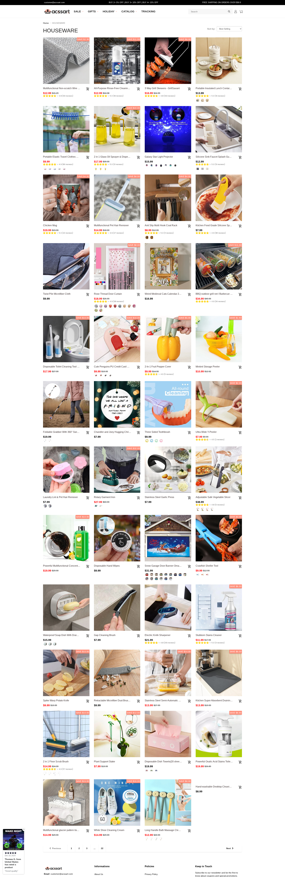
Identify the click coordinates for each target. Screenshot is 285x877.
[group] (58, 96)
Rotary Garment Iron (104, 497)
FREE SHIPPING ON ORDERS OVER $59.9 (221, 2)
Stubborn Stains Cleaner (209, 635)
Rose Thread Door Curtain (108, 294)
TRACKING (148, 11)
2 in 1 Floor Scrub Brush (56, 761)
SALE (77, 11)
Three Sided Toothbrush (157, 432)
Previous (56, 848)
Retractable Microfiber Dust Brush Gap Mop (117, 700)
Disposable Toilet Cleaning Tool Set (62, 366)
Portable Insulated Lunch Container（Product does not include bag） (232, 88)
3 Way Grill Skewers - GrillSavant (162, 88)
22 (102, 848)
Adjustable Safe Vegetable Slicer (213, 497)
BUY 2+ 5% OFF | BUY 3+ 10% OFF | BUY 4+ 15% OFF (133, 2)
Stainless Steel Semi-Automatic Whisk (165, 700)
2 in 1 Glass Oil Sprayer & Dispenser (113, 156)
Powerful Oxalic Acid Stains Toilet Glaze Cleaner (221, 761)
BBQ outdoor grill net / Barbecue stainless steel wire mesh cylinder (231, 294)
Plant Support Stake (104, 761)
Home (46, 23)
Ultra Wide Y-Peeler (206, 432)
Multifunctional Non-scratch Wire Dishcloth (65, 88)
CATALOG (127, 11)
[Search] (229, 11)
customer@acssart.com (54, 2)
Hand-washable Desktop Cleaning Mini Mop (219, 830)
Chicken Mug (50, 225)
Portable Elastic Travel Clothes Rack (62, 156)
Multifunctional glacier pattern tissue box (64, 830)
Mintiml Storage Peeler (208, 366)
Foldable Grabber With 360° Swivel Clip (64, 432)
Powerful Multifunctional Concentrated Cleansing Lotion (72, 566)
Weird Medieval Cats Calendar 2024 (164, 294)
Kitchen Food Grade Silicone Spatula (215, 225)
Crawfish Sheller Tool (207, 566)
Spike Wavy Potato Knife (56, 700)
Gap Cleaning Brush (104, 635)
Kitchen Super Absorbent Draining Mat (216, 700)
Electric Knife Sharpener (157, 635)
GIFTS (92, 11)
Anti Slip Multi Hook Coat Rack (161, 225)
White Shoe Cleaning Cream (109, 830)
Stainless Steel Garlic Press (159, 497)
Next (228, 848)
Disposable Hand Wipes (107, 566)
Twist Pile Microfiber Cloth (57, 294)
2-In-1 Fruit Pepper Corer (158, 366)
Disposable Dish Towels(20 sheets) (163, 761)
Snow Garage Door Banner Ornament (164, 566)
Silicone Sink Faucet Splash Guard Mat (216, 156)
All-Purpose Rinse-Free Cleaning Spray (115, 88)
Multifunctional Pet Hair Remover (111, 225)
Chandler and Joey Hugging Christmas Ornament (120, 432)
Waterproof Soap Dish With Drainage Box (65, 635)
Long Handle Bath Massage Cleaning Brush (168, 830)
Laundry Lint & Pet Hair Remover (60, 497)
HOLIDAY (108, 11)
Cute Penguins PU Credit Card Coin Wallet (116, 366)
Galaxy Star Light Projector (159, 156)
